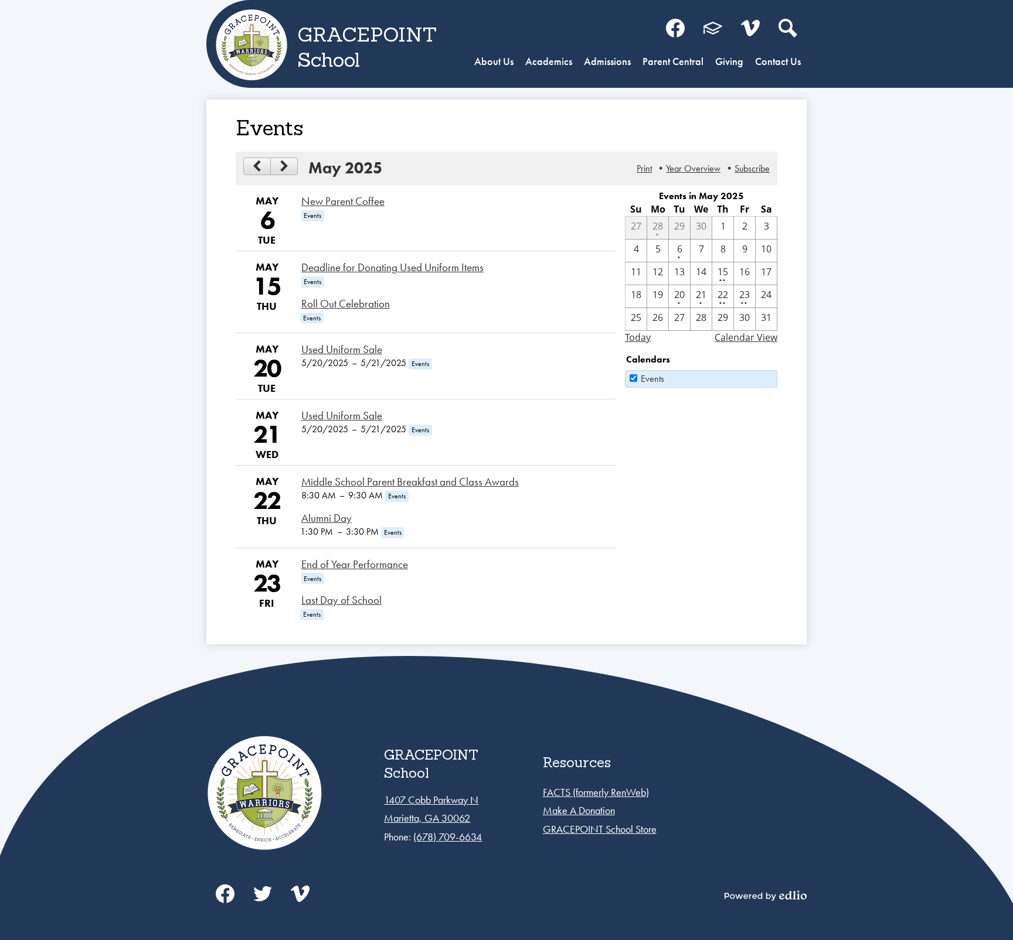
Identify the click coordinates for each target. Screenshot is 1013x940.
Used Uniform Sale (341, 350)
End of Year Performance (354, 565)
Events (652, 378)
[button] (493, 62)
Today (638, 337)
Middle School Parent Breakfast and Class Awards (410, 482)
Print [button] (644, 168)
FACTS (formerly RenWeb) (596, 792)
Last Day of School (341, 600)
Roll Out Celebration (345, 304)
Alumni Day (326, 518)
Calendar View (746, 337)
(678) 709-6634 (447, 836)
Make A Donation (579, 810)
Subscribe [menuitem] (752, 168)
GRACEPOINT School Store (600, 829)
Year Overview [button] (693, 168)
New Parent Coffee (343, 201)
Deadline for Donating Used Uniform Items (392, 268)
